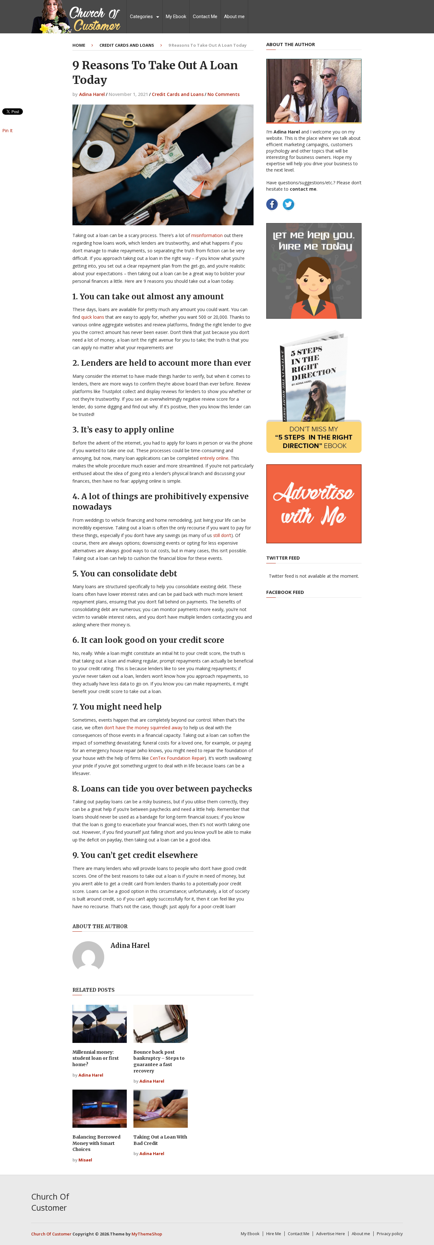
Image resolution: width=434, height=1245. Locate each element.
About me (234, 16)
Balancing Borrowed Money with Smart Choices (96, 1143)
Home (78, 45)
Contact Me (205, 16)
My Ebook (176, 16)
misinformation (207, 235)
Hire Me (273, 1233)
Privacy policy (390, 1233)
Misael (85, 1160)
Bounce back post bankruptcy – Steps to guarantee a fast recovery (159, 1061)
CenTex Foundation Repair (177, 758)
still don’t (222, 535)
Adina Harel (92, 94)
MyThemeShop (147, 1234)
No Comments (223, 94)
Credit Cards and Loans (126, 45)
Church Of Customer (50, 1202)
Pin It (7, 130)
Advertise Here (330, 1233)
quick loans (92, 317)
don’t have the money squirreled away (143, 728)
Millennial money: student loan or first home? (95, 1058)
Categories (141, 16)
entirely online (214, 458)
